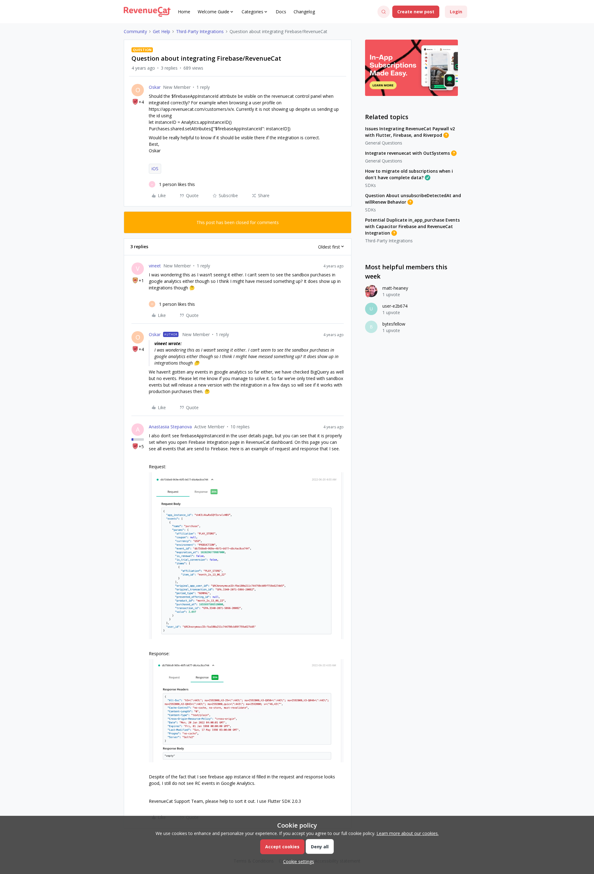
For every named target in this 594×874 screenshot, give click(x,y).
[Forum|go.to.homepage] (147, 12)
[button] (415, 12)
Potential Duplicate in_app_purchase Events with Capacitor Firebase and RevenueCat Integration (412, 226)
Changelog (304, 12)
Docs (281, 12)
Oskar (155, 87)
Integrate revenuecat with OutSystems (407, 153)
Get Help (161, 31)
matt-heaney (395, 288)
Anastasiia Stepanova (170, 427)
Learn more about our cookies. (408, 833)
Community (135, 31)
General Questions (383, 143)
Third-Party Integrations (200, 31)
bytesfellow (393, 324)
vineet (155, 266)
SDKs (370, 185)
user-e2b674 (394, 306)
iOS (155, 168)
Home (184, 12)
